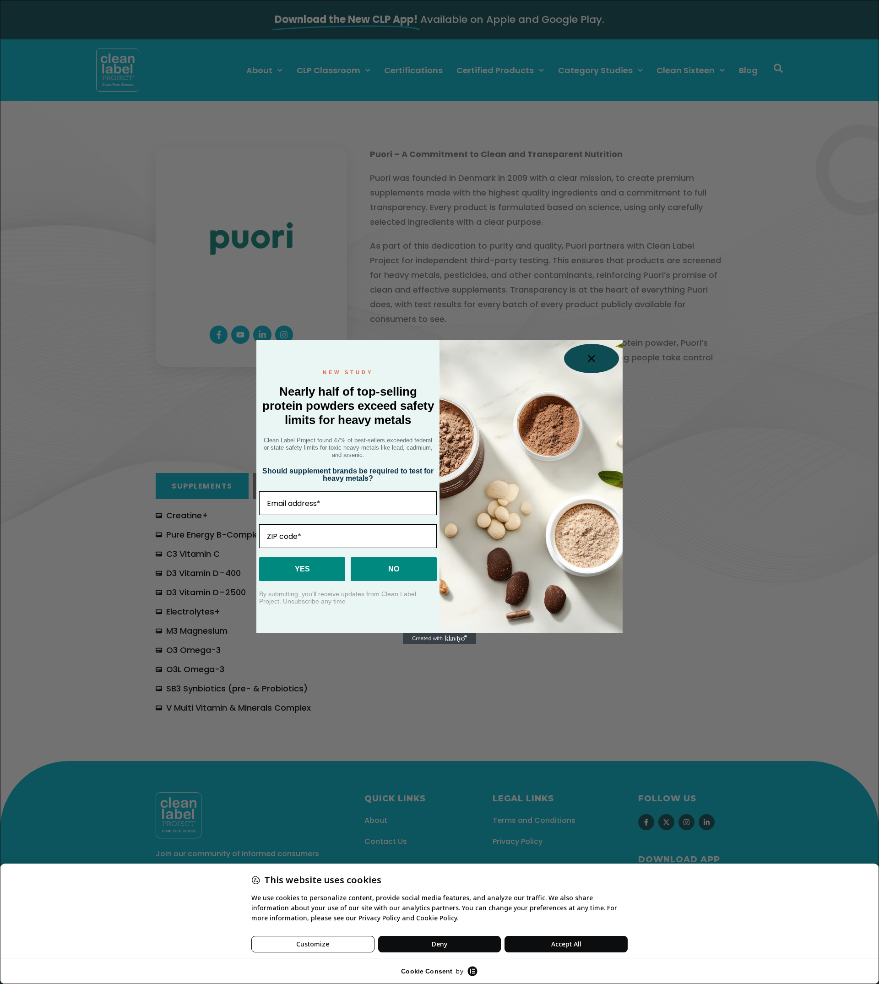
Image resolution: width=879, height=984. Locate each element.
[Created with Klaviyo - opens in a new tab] (439, 638)
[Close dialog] (591, 358)
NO (393, 569)
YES (302, 569)
